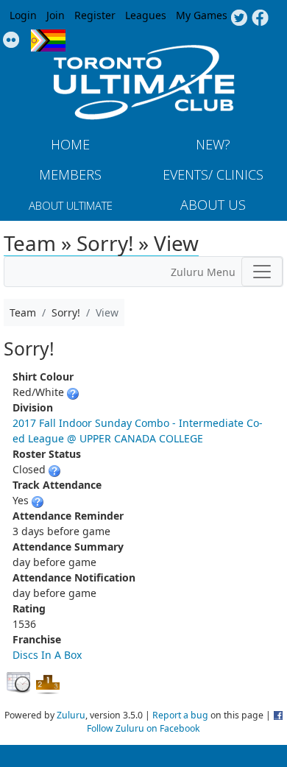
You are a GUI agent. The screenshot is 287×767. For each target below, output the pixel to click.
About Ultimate (71, 205)
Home (70, 144)
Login (23, 15)
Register (95, 15)
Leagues (145, 15)
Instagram (11, 40)
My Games (201, 15)
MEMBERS (70, 174)
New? (213, 144)
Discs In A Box (47, 655)
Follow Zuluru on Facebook (143, 728)
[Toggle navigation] (262, 271)
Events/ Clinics (213, 174)
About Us (213, 204)
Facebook (260, 18)
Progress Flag (48, 40)
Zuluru (71, 715)
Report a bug (180, 715)
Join (55, 15)
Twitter (239, 18)
